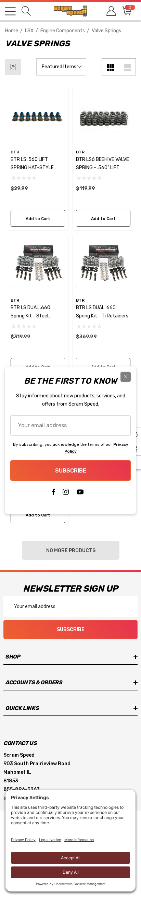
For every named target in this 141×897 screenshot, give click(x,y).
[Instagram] (66, 493)
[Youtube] (80, 493)
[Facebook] (53, 493)
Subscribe (70, 470)
